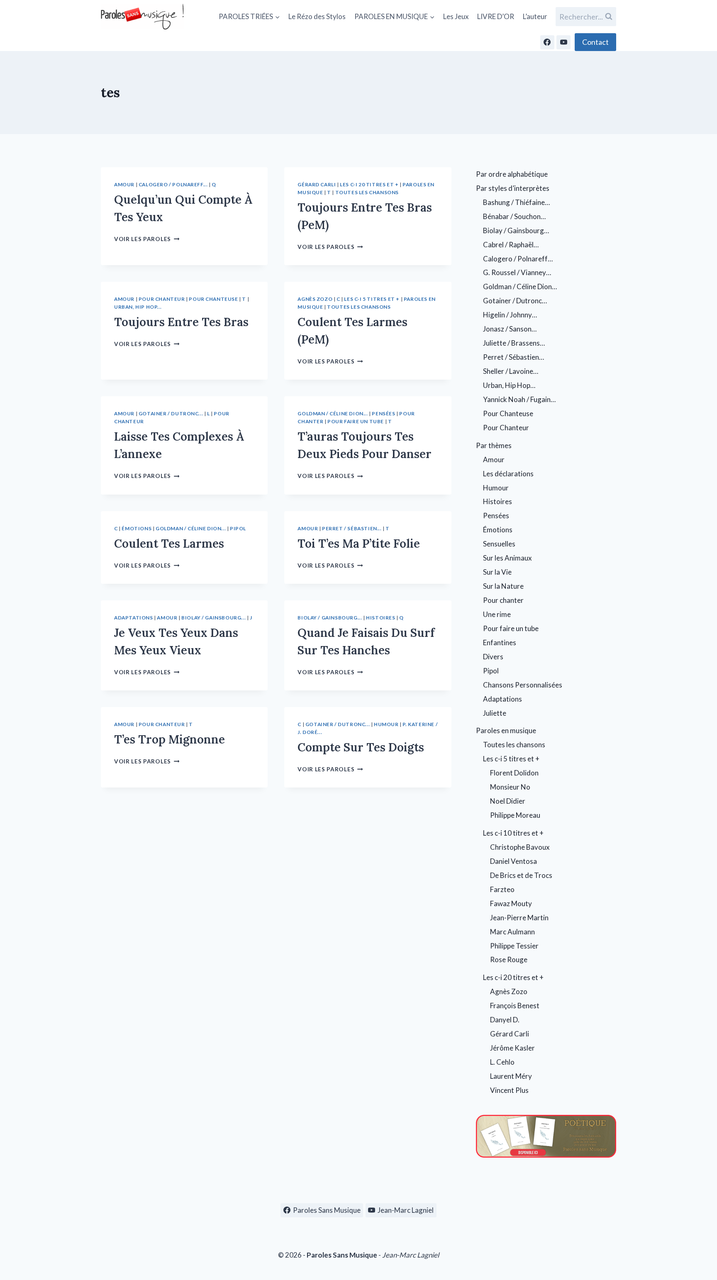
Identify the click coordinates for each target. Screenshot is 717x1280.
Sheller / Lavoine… (510, 371)
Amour (124, 184)
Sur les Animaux (507, 557)
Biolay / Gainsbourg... (213, 617)
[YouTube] (563, 42)
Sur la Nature (503, 586)
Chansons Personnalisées (522, 684)
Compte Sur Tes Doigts (361, 747)
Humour (386, 724)
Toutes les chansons (367, 192)
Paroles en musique (506, 730)
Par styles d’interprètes (512, 188)
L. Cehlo (502, 1062)
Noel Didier (507, 801)
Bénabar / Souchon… (514, 216)
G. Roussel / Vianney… (517, 272)
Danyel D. (504, 1019)
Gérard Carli (317, 184)
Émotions (136, 528)
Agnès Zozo (315, 299)
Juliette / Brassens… (514, 343)
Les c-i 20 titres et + (369, 184)
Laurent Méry (511, 1076)
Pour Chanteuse (213, 299)
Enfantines (499, 642)
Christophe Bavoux (520, 847)
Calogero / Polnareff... (173, 184)
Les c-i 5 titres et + (372, 299)
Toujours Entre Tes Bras (181, 322)
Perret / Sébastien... (352, 528)
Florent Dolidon (514, 772)
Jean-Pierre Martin (519, 917)
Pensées (383, 413)
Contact (595, 41)
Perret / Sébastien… (513, 357)
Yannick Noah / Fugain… (519, 399)
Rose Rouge (508, 959)
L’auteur (535, 16)
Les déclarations (508, 473)
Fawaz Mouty (511, 903)
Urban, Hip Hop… (509, 385)
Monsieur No (510, 787)
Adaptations (133, 617)
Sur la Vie (497, 572)
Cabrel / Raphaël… (511, 244)
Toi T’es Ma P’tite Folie (359, 543)
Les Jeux (456, 16)
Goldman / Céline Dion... (333, 413)
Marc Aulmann (512, 931)
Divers (493, 656)
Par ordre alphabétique (512, 174)
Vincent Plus (509, 1090)
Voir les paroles (146, 239)
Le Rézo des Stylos (317, 16)
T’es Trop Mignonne (169, 739)
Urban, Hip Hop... (137, 307)
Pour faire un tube (355, 421)
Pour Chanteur (162, 299)
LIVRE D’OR (495, 16)
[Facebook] (547, 42)
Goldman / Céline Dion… (520, 286)
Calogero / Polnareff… (518, 258)
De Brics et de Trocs (521, 875)
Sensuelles (499, 543)
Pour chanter (503, 600)
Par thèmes (494, 445)
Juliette (494, 713)
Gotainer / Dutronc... (171, 413)
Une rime (497, 614)
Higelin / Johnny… (510, 314)
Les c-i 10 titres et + (513, 833)
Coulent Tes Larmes (169, 543)
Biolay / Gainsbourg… (516, 230)
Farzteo (502, 889)
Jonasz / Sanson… (510, 328)
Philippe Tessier (514, 945)
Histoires (380, 617)
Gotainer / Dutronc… (515, 300)
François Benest (514, 1005)
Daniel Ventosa (513, 861)
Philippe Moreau (515, 815)
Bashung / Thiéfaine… (516, 202)
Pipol (238, 528)
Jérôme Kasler (512, 1048)
